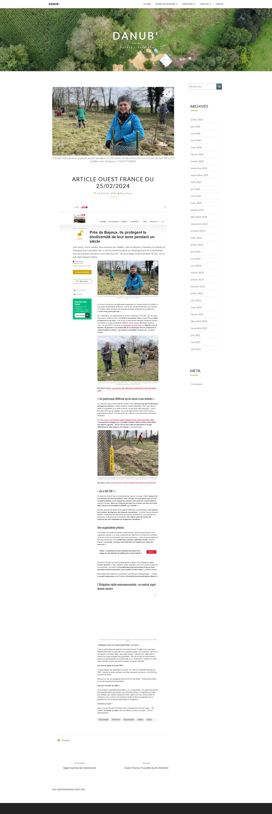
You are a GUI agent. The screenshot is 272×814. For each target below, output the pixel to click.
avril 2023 (196, 300)
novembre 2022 (199, 328)
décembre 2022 (199, 321)
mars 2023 (196, 307)
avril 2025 (196, 196)
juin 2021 (195, 335)
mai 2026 (195, 133)
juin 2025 (195, 189)
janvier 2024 (197, 279)
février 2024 (197, 272)
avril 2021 (196, 349)
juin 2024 (195, 251)
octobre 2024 (198, 230)
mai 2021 (195, 342)
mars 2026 (196, 147)
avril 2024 (196, 265)
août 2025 (196, 182)
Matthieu (126, 193)
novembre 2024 (199, 223)
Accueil (147, 4)
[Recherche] (219, 86)
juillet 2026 (197, 119)
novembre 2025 (199, 168)
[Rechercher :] (205, 86)
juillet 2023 (197, 293)
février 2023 (197, 314)
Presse (219, 4)
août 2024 (196, 237)
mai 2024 (195, 258)
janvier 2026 (197, 161)
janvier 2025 (197, 209)
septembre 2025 (199, 175)
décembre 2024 (199, 216)
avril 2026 (196, 140)
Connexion (196, 384)
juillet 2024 (197, 244)
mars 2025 (196, 203)
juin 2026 (195, 126)
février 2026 (197, 154)
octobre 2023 (198, 286)
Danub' (54, 4)
